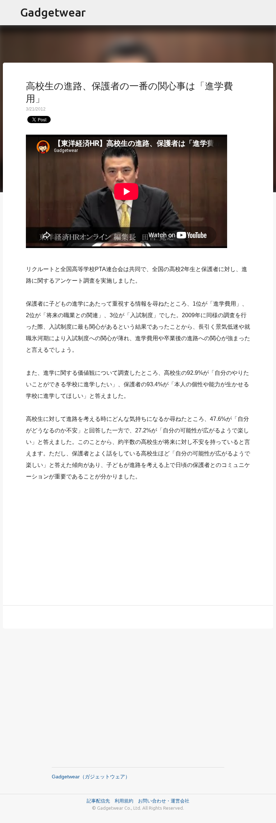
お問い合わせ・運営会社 (163, 800)
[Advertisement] (138, 539)
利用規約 (126, 800)
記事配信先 (98, 800)
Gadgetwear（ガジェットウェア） (91, 776)
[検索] (266, 12)
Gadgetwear (53, 12)
